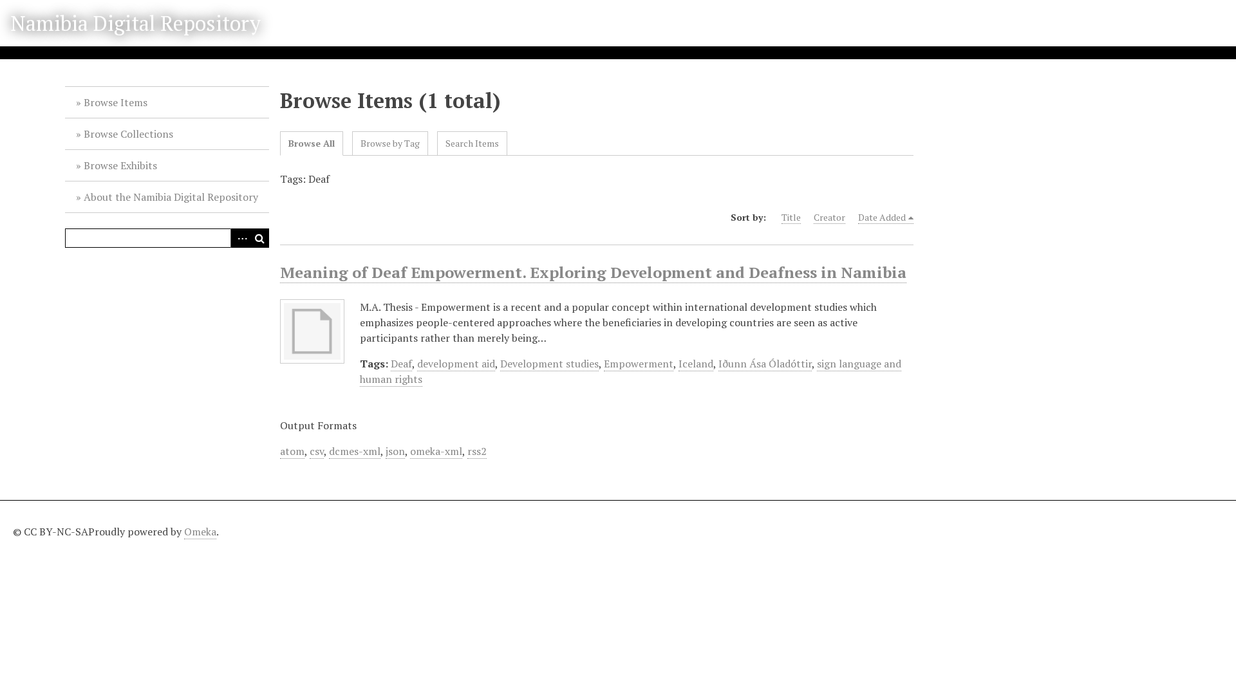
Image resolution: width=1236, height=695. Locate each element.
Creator (829, 217)
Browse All (311, 143)
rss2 (477, 451)
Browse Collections (128, 134)
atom (292, 451)
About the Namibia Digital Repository (171, 197)
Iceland (696, 364)
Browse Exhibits (120, 165)
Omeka (200, 531)
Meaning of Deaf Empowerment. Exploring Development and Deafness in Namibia (593, 272)
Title (791, 217)
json (395, 451)
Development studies (549, 364)
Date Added (882, 217)
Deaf (401, 364)
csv (317, 451)
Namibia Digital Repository (135, 23)
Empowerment (638, 364)
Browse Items (115, 102)
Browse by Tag (390, 143)
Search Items (472, 143)
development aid (456, 364)
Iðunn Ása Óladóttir (765, 364)
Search (259, 238)
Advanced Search (240, 238)
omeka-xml (436, 451)
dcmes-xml (354, 451)
